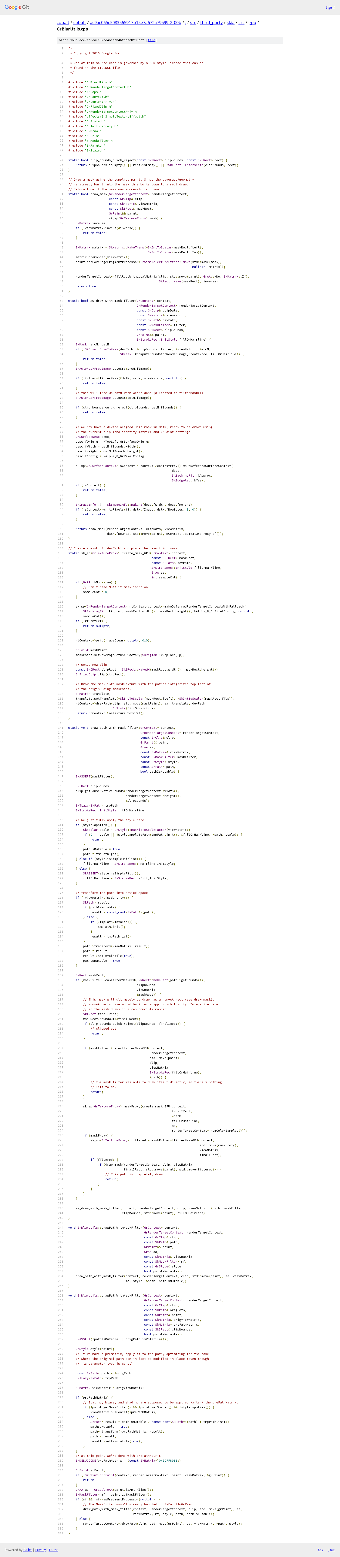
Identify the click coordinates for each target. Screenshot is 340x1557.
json (331, 1550)
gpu (252, 22)
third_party (211, 22)
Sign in (330, 7)
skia (231, 22)
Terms (53, 1550)
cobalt (63, 22)
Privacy (40, 1550)
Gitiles (27, 1550)
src (193, 22)
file (151, 40)
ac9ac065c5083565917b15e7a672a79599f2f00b (135, 22)
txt (320, 1550)
